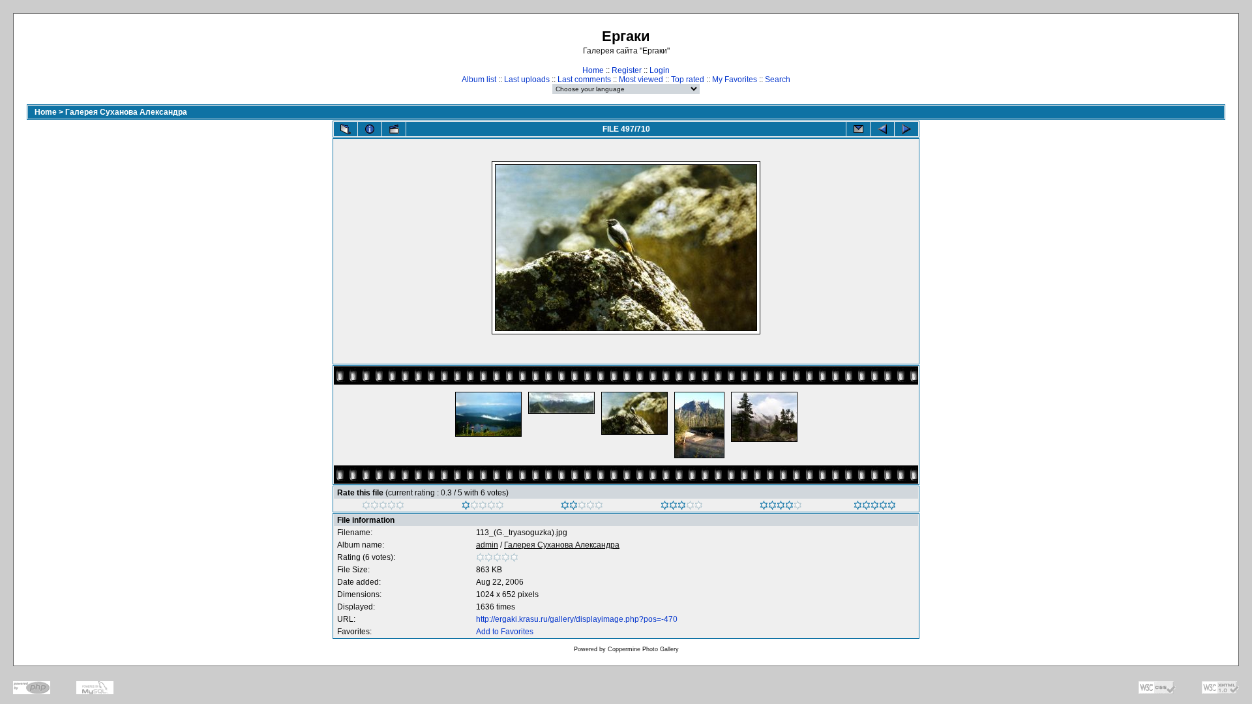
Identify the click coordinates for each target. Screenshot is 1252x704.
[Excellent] (781, 507)
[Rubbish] (383, 507)
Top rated (687, 79)
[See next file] (906, 129)
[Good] (682, 507)
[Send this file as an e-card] (858, 129)
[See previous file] (882, 129)
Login (659, 70)
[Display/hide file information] (369, 129)
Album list (479, 79)
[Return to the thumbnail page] (345, 129)
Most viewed (641, 79)
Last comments (584, 79)
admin (487, 545)
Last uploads (527, 79)
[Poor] (483, 507)
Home (593, 70)
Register (627, 70)
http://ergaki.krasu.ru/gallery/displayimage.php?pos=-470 (577, 619)
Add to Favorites (504, 631)
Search (777, 79)
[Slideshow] (394, 129)
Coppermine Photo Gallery (643, 649)
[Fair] (582, 507)
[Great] (875, 507)
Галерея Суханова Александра (126, 112)
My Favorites (734, 79)
